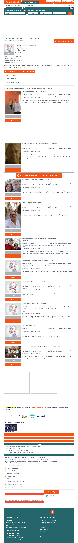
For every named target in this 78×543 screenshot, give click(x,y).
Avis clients (39, 435)
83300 (26, 50)
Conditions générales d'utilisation (48, 520)
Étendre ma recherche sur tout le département (14, 10)
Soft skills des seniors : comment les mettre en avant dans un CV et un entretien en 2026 (27, 459)
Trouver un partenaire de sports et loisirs (16, 527)
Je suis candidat (13, 8)
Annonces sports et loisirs (39, 441)
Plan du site (42, 531)
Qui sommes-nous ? (11, 520)
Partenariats (43, 527)
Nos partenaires (44, 529)
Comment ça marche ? (53, 3)
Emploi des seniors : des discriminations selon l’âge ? (18, 450)
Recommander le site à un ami (47, 533)
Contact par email (12, 72)
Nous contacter (43, 536)
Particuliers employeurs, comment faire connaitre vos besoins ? (21, 524)
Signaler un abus (11, 79)
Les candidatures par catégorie (13, 535)
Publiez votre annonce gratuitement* (40, 175)
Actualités (71, 3)
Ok (70, 13)
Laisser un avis (10, 75)
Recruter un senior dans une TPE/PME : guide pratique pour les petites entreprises (25, 457)
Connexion (70, 1)
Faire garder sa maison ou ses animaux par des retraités (19, 452)
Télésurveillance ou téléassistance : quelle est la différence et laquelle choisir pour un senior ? (28, 463)
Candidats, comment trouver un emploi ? (16, 522)
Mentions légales (44, 524)
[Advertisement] (39, 26)
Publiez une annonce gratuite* (53, 1)
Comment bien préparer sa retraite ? (14, 448)
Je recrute (26, 8)
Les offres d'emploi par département (15, 537)
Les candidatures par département (14, 533)
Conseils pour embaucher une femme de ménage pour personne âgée (22, 446)
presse (10, 487)
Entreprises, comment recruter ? (14, 526)
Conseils (66, 3)
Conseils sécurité (44, 526)
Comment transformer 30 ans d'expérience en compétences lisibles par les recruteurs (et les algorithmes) (31, 461)
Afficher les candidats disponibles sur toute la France (35, 10)
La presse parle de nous (39, 438)
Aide (61, 3)
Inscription (64, 1)
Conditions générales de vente (47, 522)
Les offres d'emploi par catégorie (14, 539)
